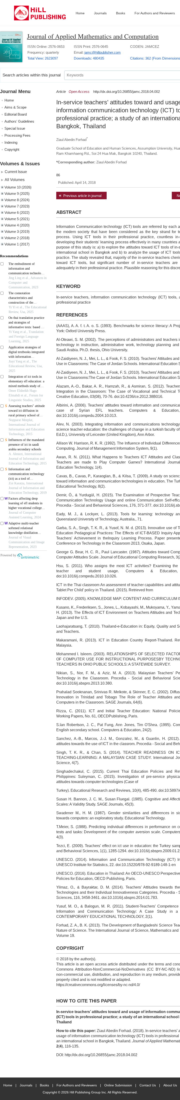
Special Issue (14, 128)
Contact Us (147, 1085)
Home (80, 13)
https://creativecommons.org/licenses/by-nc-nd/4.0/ (98, 985)
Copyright (11, 149)
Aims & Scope (15, 107)
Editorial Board (15, 114)
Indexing (10, 142)
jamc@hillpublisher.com (102, 52)
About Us (170, 1085)
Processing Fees (17, 135)
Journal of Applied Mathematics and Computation (93, 36)
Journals (100, 13)
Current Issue (16, 172)
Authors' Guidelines (19, 121)
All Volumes (15, 179)
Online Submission (118, 1085)
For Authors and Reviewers (155, 13)
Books (120, 13)
